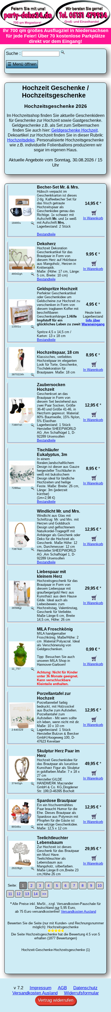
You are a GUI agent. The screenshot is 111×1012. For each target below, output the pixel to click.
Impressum (40, 987)
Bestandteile (46, 234)
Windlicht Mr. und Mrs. (58, 511)
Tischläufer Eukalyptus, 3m (52, 452)
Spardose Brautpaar (57, 800)
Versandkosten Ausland (78, 911)
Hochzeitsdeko (21, 140)
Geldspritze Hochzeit (57, 289)
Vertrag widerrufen (55, 1000)
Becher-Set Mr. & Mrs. (58, 187)
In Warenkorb (93, 218)
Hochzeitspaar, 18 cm (58, 352)
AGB (62, 987)
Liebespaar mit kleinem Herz (51, 574)
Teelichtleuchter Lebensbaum (52, 840)
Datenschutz (85, 987)
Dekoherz (46, 244)
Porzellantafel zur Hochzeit (54, 695)
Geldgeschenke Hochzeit (74, 130)
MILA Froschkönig (55, 629)
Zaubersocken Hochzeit (51, 387)
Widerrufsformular (81, 993)
